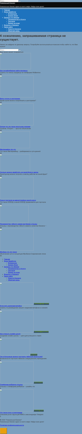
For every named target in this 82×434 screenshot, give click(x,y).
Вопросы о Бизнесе (11, 25)
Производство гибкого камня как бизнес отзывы (18, 224)
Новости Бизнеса (14, 29)
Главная (7, 10)
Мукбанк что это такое (8, 252)
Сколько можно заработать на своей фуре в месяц (19, 172)
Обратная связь (14, 31)
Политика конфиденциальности (12, 425)
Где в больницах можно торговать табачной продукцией (21, 357)
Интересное (12, 14)
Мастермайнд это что (8, 149)
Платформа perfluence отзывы (11, 385)
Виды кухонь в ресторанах (10, 99)
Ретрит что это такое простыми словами (15, 127)
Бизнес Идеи (13, 16)
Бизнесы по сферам (11, 18)
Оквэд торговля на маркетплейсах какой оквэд (18, 200)
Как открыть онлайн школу (10, 334)
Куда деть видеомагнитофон (11, 306)
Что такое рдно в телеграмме (11, 413)
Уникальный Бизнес (7, 3)
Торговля (11, 21)
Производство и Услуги (17, 19)
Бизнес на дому (14, 23)
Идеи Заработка (10, 12)
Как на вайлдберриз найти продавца (13, 71)
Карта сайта (8, 27)
